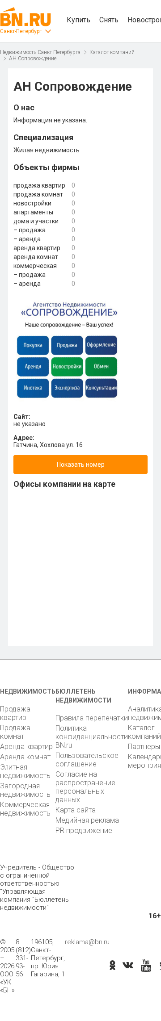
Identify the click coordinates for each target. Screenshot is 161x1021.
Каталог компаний (112, 52)
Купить (78, 20)
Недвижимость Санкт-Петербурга (40, 52)
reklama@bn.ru (87, 942)
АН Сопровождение (32, 58)
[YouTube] (146, 966)
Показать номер (81, 464)
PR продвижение (83, 830)
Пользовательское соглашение (87, 759)
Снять (109, 20)
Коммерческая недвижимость (25, 808)
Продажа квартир (15, 713)
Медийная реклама (87, 820)
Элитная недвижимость (25, 771)
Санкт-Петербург (21, 31)
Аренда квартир (26, 746)
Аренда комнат (25, 757)
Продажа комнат (15, 732)
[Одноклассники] (112, 966)
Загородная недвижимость (25, 790)
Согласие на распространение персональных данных (85, 787)
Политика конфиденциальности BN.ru (91, 736)
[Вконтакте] (128, 966)
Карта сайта (75, 810)
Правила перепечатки (91, 718)
